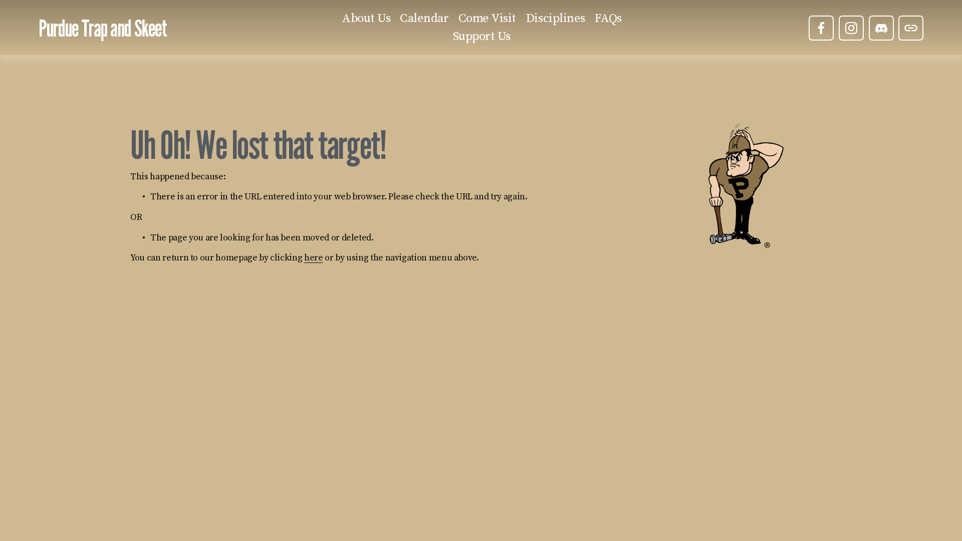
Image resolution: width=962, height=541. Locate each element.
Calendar (424, 18)
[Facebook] (821, 28)
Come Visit (487, 18)
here (313, 257)
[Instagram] (851, 28)
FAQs (608, 18)
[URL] (910, 28)
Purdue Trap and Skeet (103, 28)
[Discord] (881, 28)
